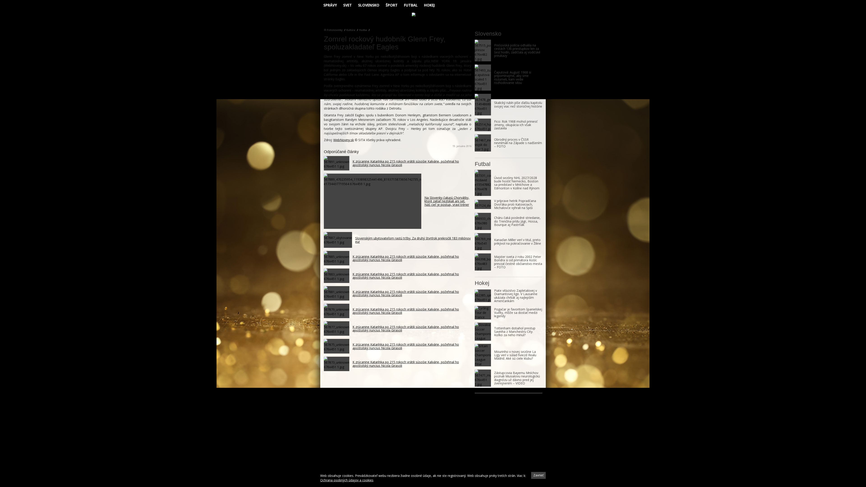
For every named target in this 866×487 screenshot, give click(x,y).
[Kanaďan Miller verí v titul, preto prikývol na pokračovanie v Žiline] (483, 241)
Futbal (411, 5)
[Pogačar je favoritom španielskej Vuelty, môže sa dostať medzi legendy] (483, 312)
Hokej (429, 5)
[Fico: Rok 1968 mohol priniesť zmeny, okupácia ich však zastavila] (483, 125)
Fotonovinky (335, 30)
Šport (392, 5)
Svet (347, 5)
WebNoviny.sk (343, 140)
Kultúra (350, 30)
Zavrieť (538, 475)
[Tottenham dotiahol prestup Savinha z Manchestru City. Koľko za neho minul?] (483, 332)
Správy (330, 5)
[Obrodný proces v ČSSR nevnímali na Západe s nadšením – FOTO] (483, 143)
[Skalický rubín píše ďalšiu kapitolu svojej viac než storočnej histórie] (483, 104)
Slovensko (368, 5)
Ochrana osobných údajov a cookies (346, 480)
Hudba (363, 30)
